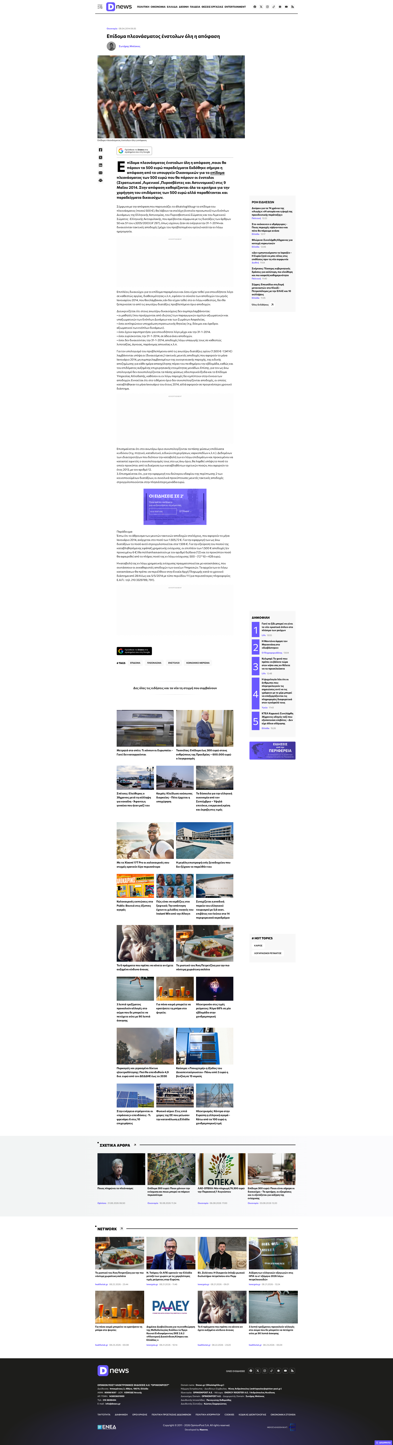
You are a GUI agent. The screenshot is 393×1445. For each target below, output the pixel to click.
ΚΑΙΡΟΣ (258, 945)
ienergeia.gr (152, 1284)
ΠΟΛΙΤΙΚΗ (143, 6)
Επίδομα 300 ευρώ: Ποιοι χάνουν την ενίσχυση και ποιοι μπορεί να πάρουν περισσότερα (169, 1191)
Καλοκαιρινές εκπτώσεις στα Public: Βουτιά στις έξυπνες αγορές (135, 905)
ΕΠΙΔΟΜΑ (135, 662)
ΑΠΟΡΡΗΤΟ (385, 1442)
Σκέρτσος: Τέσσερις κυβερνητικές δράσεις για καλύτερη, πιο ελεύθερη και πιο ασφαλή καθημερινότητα (272, 271)
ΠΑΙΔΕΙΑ (195, 6)
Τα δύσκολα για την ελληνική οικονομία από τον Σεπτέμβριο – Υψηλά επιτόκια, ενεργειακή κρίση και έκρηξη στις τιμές (214, 801)
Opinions (101, 1203)
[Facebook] (100, 150)
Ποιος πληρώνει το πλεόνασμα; (115, 1188)
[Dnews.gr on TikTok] (273, 6)
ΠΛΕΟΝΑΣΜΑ (154, 662)
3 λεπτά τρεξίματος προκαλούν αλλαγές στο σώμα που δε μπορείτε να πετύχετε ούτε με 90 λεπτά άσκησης (133, 1012)
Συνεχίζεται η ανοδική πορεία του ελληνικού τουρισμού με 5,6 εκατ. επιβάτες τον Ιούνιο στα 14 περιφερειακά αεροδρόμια (213, 909)
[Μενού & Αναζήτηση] (99, 6)
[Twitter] (100, 157)
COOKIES (229, 1414)
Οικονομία (112, 28)
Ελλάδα (255, 234)
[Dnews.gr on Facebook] (254, 6)
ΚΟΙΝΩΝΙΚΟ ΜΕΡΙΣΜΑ (198, 662)
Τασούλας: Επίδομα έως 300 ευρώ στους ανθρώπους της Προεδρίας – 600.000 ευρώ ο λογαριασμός (203, 754)
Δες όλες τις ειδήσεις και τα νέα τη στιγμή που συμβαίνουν (175, 688)
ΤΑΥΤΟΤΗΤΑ (103, 1414)
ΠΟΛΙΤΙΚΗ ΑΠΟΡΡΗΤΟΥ (208, 1414)
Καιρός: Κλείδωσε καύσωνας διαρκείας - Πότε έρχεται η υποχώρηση (174, 797)
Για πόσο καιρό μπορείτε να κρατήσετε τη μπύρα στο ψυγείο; (173, 1008)
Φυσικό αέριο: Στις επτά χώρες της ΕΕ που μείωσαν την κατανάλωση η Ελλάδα (173, 1115)
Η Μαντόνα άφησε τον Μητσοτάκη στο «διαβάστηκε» (275, 644)
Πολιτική (256, 218)
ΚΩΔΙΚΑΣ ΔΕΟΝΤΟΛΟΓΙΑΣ (252, 1414)
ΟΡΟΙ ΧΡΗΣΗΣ (139, 1414)
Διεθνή (255, 262)
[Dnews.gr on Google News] (280, 6)
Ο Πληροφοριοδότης (272, 652)
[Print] (100, 180)
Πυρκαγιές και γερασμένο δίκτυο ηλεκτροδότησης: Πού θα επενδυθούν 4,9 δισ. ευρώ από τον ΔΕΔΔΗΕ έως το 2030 (143, 1072)
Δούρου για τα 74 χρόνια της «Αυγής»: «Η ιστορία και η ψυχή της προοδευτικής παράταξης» (272, 211)
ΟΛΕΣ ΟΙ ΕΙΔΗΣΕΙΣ (235, 1371)
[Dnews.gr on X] (261, 6)
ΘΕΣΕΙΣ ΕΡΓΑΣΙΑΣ (212, 6)
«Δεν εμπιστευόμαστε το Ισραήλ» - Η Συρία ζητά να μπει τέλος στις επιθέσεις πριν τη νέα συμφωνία (272, 256)
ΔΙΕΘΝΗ (184, 6)
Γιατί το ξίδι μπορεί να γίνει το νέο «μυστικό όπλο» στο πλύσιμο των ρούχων (277, 627)
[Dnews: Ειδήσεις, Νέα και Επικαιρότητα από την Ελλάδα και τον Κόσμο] (119, 6)
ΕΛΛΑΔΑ (172, 6)
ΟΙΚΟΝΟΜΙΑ (158, 6)
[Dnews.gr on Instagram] (267, 6)
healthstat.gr (101, 1284)
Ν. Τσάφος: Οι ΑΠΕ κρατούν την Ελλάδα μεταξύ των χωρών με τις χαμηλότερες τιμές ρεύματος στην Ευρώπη (169, 1276)
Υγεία (265, 707)
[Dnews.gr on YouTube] (286, 6)
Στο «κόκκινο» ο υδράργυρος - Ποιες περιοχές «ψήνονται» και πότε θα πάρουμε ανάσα (270, 227)
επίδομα (217, 172)
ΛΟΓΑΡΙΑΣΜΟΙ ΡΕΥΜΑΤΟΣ (267, 953)
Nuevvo (204, 1429)
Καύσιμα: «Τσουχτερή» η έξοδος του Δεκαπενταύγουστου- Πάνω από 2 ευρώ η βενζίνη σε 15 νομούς (202, 1072)
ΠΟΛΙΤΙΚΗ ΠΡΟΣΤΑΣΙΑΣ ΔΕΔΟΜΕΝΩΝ (171, 1414)
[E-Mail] (100, 173)
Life (264, 635)
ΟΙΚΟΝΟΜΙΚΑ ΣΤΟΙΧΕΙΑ (283, 1414)
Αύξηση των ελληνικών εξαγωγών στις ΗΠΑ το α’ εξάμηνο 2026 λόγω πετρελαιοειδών (271, 1276)
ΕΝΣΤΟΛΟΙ (173, 662)
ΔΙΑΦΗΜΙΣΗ (121, 1414)
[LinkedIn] (100, 165)
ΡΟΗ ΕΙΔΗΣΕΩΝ (263, 202)
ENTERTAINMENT (235, 6)
